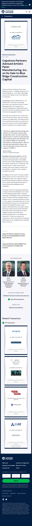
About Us (5, 463)
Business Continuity (6, 496)
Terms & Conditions (21, 493)
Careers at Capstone (22, 463)
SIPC (8, 509)
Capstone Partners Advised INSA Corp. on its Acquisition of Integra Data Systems (14, 245)
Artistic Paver (6, 100)
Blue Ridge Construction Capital (11, 156)
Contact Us (5, 468)
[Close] (29, 4)
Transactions (8, 16)
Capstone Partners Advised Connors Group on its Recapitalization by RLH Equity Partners (13, 235)
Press (17, 468)
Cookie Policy (13, 493)
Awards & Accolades (8, 465)
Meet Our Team (21, 465)
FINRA (3, 509)
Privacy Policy (5, 493)
